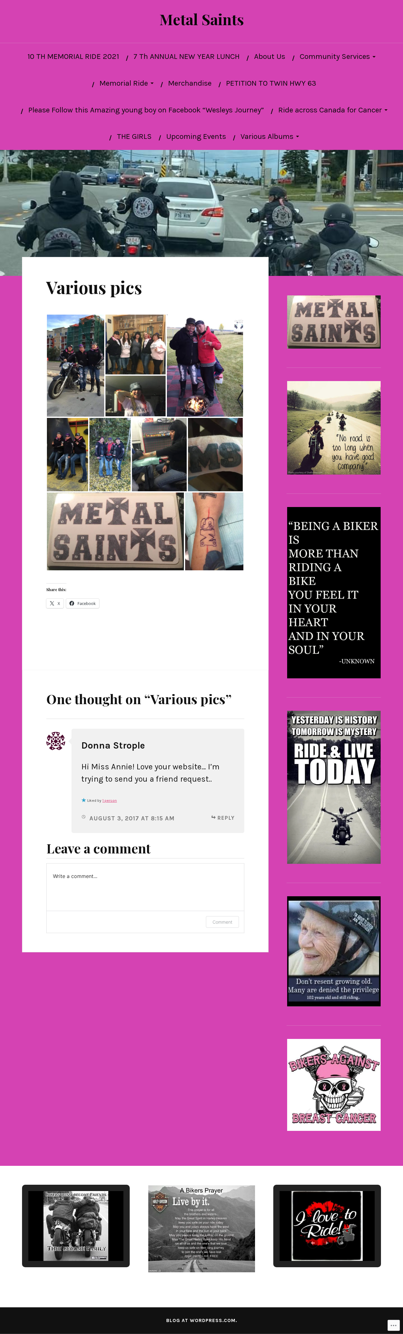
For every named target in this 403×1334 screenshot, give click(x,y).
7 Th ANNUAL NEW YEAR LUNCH (186, 56)
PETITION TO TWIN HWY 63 (271, 83)
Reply (226, 818)
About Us (269, 56)
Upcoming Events (196, 136)
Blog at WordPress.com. (201, 1320)
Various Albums (267, 136)
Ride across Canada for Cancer (330, 109)
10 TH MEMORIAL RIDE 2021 (73, 56)
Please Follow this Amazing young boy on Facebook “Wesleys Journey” (146, 109)
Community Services (335, 56)
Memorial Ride (123, 83)
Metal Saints (201, 19)
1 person (109, 800)
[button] (75, 365)
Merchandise (190, 83)
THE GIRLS (134, 136)
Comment (222, 922)
